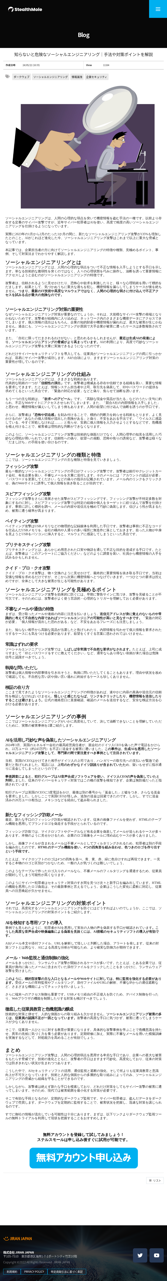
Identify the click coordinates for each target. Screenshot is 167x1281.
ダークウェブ (22, 77)
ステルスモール (50, 1140)
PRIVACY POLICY (34, 1271)
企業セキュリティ (96, 77)
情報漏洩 (77, 77)
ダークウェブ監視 (77, 1098)
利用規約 (12, 1271)
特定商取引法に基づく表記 (67, 1271)
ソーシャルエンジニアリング (50, 77)
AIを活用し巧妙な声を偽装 (29, 740)
